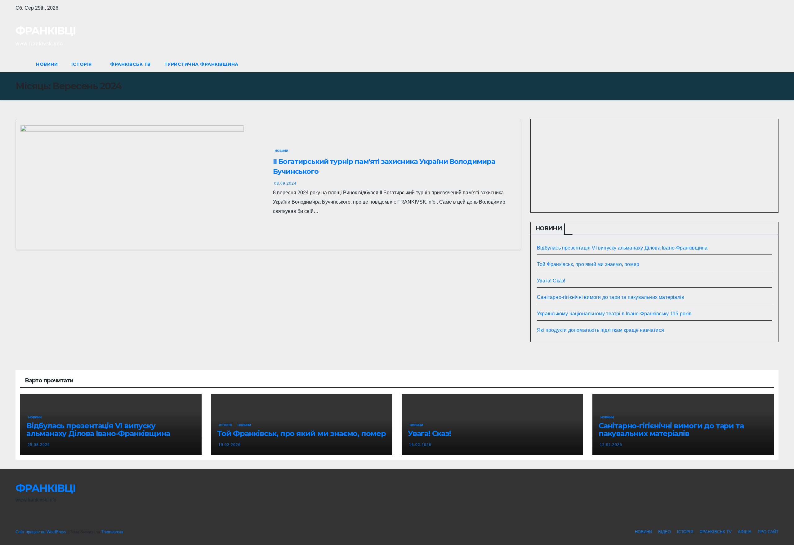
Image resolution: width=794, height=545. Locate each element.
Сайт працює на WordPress (42, 531)
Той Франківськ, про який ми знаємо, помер (588, 264)
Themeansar (112, 531)
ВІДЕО (664, 531)
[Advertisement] (654, 165)
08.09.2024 (285, 183)
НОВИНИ (47, 64)
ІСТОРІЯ (82, 64)
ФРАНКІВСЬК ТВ (130, 64)
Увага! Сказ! (551, 280)
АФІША (745, 531)
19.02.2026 (229, 445)
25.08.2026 (39, 445)
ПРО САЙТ (768, 531)
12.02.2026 (611, 445)
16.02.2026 (420, 445)
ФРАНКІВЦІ (46, 30)
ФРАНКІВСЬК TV (715, 531)
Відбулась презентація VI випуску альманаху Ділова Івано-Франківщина (622, 247)
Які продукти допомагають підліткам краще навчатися (600, 330)
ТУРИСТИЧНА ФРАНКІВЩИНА (201, 64)
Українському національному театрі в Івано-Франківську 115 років (614, 313)
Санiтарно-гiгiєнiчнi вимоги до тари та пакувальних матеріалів (610, 297)
